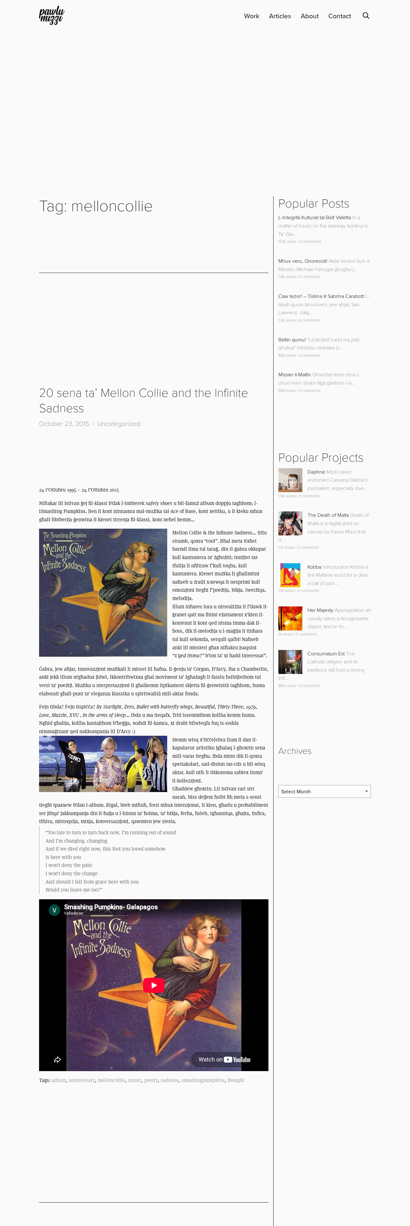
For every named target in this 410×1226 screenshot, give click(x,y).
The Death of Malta (328, 515)
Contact (339, 16)
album (59, 1080)
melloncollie (111, 1080)
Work (251, 16)
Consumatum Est (326, 654)
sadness (169, 1080)
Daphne (316, 472)
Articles (280, 16)
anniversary (82, 1080)
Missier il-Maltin (294, 375)
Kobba (314, 567)
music (134, 1080)
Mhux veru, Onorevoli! (302, 261)
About (310, 16)
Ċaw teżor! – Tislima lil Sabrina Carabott (321, 296)
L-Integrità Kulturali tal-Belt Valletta (314, 217)
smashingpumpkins (203, 1080)
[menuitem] (246, 16)
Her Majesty (320, 610)
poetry (151, 1080)
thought (235, 1080)
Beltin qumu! (292, 340)
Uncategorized (118, 424)
